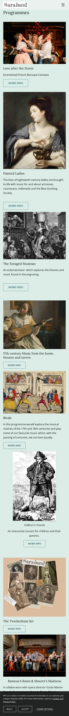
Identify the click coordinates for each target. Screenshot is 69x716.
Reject (10, 709)
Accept (25, 709)
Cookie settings (45, 709)
